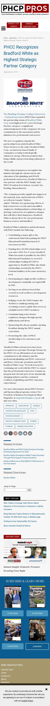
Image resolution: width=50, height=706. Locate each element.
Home (6, 38)
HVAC (32, 411)
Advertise (5, 682)
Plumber (33, 421)
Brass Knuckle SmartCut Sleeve (17, 526)
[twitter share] (10, 433)
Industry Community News (16, 421)
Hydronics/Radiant (13, 416)
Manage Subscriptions (29, 25)
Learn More (37, 646)
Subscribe (12, 613)
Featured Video (12, 537)
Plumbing (9, 426)
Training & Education (25, 426)
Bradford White (9, 478)
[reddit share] (15, 433)
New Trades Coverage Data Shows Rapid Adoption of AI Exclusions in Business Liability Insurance (23, 506)
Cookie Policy (27, 701)
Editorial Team (7, 670)
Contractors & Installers (16, 411)
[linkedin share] (20, 433)
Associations (24, 406)
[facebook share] (6, 433)
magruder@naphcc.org (27, 398)
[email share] (25, 433)
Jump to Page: (10, 486)
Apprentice (13, 38)
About (3, 679)
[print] (30, 433)
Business (36, 406)
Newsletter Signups (13, 25)
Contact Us (5, 676)
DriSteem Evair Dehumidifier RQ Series (20, 521)
